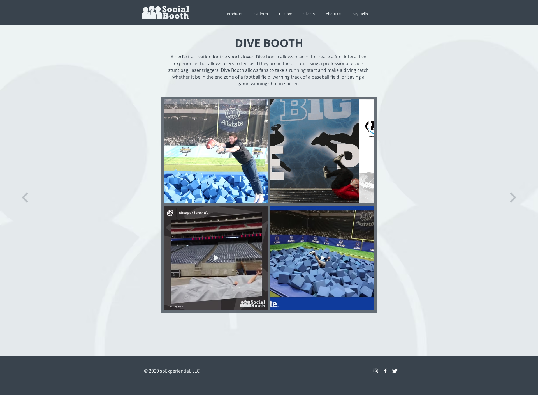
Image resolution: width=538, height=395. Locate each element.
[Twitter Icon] (395, 371)
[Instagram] (376, 371)
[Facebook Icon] (385, 371)
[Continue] (25, 197)
